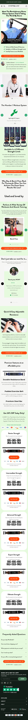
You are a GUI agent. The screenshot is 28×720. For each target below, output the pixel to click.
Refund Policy (21, 712)
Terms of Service (7, 712)
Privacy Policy (14, 712)
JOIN (22, 679)
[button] (26, 85)
